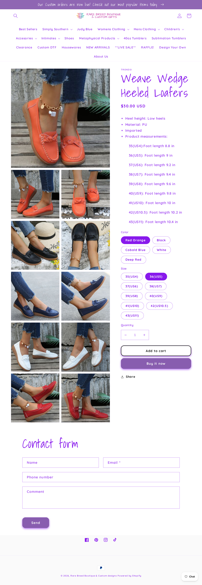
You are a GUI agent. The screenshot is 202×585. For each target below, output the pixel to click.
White (161, 250)
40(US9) (156, 296)
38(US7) (156, 286)
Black (161, 240)
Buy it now (156, 363)
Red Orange (135, 240)
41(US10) (132, 306)
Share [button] (130, 377)
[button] (15, 16)
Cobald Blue (135, 250)
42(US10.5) (159, 306)
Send (35, 523)
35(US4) (131, 276)
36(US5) (156, 276)
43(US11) (132, 315)
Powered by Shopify (129, 575)
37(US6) (131, 286)
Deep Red (133, 259)
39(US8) (131, 296)
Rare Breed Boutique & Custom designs (93, 575)
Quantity (127, 325)
